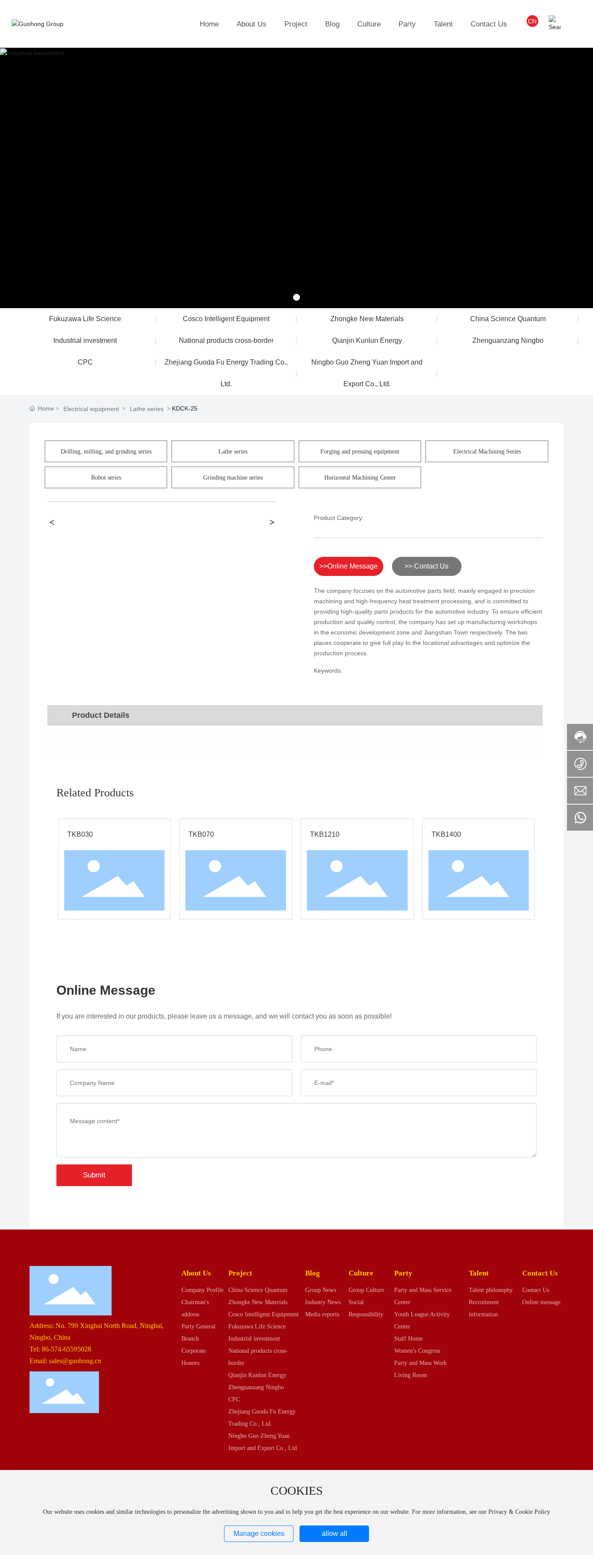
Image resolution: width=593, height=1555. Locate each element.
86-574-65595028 (66, 1349)
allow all (334, 1533)
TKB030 (80, 834)
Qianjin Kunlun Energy (367, 340)
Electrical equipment (91, 408)
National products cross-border (226, 340)
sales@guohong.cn (75, 1360)
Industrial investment (85, 340)
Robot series (106, 477)
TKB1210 (324, 834)
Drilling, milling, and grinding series (106, 451)
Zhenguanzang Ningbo (508, 340)
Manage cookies (259, 1533)
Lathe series (147, 408)
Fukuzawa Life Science (85, 318)
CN (532, 21)
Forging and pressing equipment (359, 451)
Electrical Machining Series (487, 451)
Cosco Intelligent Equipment (226, 318)
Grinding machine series (233, 477)
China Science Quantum (508, 318)
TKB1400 (446, 834)
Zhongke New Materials (367, 318)
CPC (85, 362)
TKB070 (201, 834)
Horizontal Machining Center (360, 477)
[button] (296, 297)
